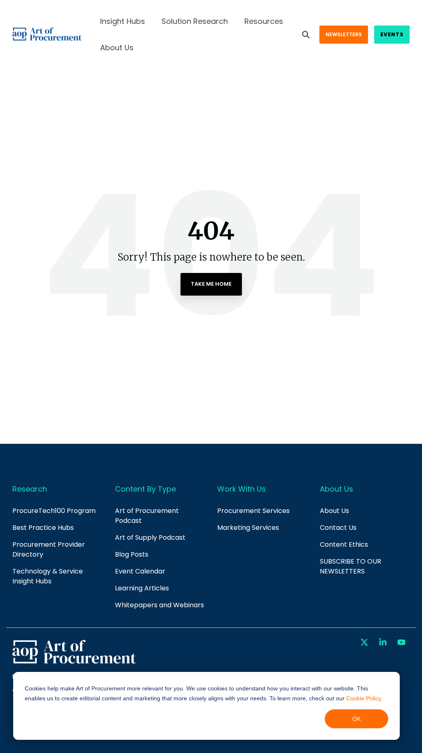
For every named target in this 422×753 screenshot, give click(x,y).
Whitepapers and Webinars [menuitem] (159, 605)
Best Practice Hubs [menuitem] (43, 527)
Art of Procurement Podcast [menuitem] (148, 515)
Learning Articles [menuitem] (142, 588)
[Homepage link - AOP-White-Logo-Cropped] (74, 662)
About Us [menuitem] (334, 510)
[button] (365, 642)
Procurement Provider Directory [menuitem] (49, 549)
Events (391, 34)
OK (356, 719)
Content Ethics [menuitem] (344, 544)
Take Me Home (211, 284)
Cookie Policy (363, 698)
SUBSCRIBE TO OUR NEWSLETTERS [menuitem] (351, 566)
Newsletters (344, 34)
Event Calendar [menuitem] (140, 571)
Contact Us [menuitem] (338, 527)
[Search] (305, 35)
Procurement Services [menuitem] (253, 510)
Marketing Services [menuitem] (248, 527)
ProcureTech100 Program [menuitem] (54, 510)
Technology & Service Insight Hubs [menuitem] (48, 576)
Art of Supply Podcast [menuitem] (150, 537)
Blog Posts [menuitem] (131, 554)
